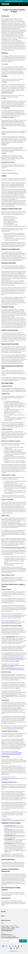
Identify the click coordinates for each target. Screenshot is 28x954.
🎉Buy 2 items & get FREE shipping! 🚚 (14, 1)
